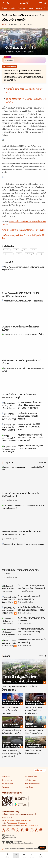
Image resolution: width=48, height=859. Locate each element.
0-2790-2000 (9, 820)
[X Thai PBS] (8, 830)
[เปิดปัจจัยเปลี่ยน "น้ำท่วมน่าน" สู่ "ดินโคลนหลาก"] (9, 621)
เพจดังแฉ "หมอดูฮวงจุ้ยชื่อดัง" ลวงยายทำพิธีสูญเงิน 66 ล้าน (23, 236)
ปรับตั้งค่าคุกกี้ (29, 787)
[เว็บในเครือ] (3, 3)
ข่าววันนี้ (18, 254)
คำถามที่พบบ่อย (7, 780)
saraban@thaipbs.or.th (30, 825)
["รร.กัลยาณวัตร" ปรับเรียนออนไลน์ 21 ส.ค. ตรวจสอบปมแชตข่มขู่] (9, 632)
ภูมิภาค (4, 24)
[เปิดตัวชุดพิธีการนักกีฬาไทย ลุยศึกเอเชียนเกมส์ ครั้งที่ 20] (24, 345)
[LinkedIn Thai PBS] (41, 830)
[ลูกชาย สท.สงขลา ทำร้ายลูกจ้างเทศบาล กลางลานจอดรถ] (24, 555)
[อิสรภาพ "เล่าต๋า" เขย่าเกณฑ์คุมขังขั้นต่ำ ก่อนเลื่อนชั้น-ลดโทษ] (35, 699)
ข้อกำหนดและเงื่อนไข (31, 776)
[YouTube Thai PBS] (27, 830)
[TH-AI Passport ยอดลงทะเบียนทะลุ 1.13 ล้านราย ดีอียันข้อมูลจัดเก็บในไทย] (24, 278)
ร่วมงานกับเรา (6, 787)
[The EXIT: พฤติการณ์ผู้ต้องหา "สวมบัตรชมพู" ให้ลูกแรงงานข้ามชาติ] (12, 742)
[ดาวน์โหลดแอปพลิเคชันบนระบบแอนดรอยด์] (21, 804)
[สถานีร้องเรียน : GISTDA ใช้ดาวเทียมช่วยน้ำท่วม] (35, 722)
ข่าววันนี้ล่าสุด (29, 254)
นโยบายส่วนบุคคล (7, 784)
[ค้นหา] (8, 3)
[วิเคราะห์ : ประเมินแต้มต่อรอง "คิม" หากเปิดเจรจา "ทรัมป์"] (12, 699)
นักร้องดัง (5, 250)
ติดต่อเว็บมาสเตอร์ (30, 780)
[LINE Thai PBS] (22, 830)
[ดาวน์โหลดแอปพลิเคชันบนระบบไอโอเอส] (21, 798)
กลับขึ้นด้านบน (38, 770)
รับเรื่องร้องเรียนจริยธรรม (32, 784)
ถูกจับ (23, 250)
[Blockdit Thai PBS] (36, 830)
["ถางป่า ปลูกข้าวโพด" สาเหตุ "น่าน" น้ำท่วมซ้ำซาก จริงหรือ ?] (24, 671)
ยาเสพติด (32, 250)
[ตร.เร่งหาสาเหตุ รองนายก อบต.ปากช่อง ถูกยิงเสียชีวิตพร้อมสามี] (9, 417)
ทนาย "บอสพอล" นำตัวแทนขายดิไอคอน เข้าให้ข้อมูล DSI (23, 230)
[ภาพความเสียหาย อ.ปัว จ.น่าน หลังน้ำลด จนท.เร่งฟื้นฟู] (9, 643)
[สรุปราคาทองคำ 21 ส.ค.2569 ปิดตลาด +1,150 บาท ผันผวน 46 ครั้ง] (9, 427)
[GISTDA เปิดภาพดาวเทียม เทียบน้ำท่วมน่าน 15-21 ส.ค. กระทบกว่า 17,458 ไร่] (24, 516)
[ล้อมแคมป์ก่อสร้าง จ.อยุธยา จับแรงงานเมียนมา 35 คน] (9, 600)
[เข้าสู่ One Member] (45, 3)
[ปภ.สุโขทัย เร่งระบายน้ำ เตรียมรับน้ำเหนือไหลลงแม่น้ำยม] (24, 311)
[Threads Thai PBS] (17, 830)
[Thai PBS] (24, 3)
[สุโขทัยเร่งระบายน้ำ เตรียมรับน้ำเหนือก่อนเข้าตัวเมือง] (12, 722)
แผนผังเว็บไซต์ (6, 776)
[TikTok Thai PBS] (31, 830)
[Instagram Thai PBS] (13, 830)
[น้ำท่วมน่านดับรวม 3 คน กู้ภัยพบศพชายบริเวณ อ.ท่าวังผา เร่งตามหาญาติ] (9, 589)
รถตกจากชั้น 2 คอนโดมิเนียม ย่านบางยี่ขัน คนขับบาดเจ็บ (24, 223)
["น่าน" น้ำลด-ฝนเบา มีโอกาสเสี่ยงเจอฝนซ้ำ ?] (35, 742)
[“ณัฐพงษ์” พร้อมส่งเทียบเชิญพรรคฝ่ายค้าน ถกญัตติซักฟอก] (9, 449)
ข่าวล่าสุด (40, 254)
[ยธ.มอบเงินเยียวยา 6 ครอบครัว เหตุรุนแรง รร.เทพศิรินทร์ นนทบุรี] (24, 379)
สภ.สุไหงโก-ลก (7, 254)
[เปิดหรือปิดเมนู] (40, 3)
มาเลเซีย (15, 250)
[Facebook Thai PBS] (3, 830)
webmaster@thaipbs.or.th (18, 823)
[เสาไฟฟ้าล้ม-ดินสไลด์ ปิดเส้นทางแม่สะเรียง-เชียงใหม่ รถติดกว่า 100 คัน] (9, 611)
